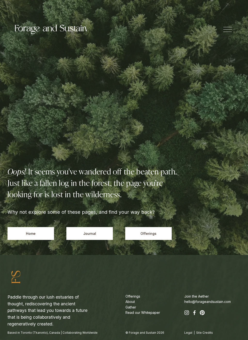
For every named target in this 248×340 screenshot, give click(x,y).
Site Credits (204, 332)
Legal (188, 332)
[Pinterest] (202, 312)
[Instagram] (186, 312)
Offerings (148, 234)
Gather (130, 307)
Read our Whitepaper (142, 312)
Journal (89, 234)
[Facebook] (194, 312)
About (130, 302)
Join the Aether (196, 296)
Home (31, 234)
